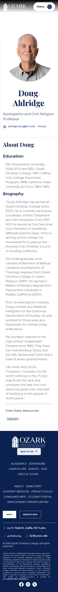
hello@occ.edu (38, 536)
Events (33, 469)
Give (44, 469)
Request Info (30, 514)
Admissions (37, 463)
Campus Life (17, 469)
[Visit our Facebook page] (21, 584)
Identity (12, 418)
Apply (9, 514)
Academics (19, 463)
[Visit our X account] (34, 584)
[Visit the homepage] (15, 6)
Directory (33, 486)
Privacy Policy (42, 491)
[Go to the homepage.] (29, 440)
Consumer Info (15, 496)
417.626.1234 (14, 536)
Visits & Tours (28, 474)
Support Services (16, 491)
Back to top (27, 451)
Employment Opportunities (27, 502)
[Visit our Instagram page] (28, 584)
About (19, 486)
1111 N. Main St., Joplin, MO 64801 (26, 528)
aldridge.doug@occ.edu (21, 126)
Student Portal (40, 496)
